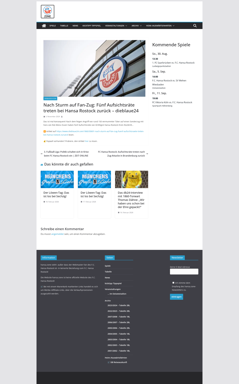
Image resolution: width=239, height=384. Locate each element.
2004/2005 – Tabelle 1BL (119, 333)
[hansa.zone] (44, 25)
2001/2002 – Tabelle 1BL (119, 350)
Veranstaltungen (114, 25)
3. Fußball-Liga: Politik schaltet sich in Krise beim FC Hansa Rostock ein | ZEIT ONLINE (66, 153)
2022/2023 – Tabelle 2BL (119, 311)
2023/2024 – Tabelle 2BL (119, 305)
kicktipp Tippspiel (92, 25)
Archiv (135, 25)
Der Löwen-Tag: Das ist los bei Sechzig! (56, 194)
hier (87, 141)
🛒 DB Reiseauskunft (117, 362)
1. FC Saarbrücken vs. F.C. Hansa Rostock (173, 62)
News (75, 25)
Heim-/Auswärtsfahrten (159, 25)
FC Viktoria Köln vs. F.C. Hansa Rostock (172, 102)
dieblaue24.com (50, 98)
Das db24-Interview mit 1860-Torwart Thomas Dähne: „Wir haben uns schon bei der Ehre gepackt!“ (131, 200)
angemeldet (57, 234)
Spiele (53, 25)
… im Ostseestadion (117, 293)
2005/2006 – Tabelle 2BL (119, 328)
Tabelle (64, 25)
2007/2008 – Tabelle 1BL (119, 316)
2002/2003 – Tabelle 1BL (119, 345)
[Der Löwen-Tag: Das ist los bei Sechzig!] (57, 172)
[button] (125, 26)
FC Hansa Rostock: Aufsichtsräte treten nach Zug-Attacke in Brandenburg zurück (121, 153)
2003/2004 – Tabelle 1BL (119, 339)
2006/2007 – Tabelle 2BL (119, 322)
